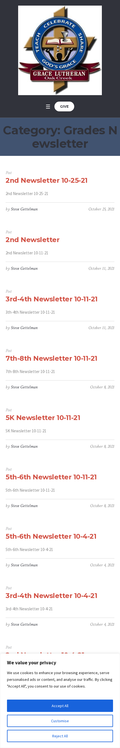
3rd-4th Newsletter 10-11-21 (52, 299)
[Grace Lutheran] (60, 50)
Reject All (60, 735)
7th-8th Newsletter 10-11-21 (51, 358)
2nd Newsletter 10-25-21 (47, 180)
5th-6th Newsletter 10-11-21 (51, 477)
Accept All (60, 705)
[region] (60, 700)
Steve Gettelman (24, 209)
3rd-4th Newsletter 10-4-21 (51, 596)
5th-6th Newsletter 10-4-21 (51, 536)
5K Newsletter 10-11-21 (43, 418)
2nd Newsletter (32, 240)
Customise (60, 720)
